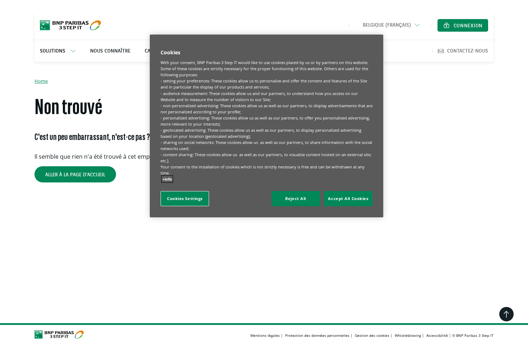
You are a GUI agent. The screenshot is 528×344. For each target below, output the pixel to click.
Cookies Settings (185, 198)
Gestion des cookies (372, 335)
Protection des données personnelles (317, 335)
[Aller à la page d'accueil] (70, 25)
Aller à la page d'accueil (75, 174)
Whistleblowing (408, 335)
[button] (390, 25)
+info (167, 179)
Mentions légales (265, 335)
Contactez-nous (467, 51)
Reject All (295, 198)
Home (41, 81)
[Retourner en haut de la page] (506, 314)
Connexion (468, 25)
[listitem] (61, 51)
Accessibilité (437, 335)
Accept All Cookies (348, 198)
